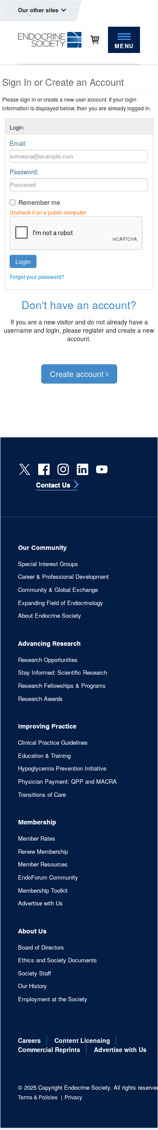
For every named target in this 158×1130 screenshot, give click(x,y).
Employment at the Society (52, 999)
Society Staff (34, 973)
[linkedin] (82, 469)
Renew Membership (43, 851)
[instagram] (63, 469)
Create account (78, 373)
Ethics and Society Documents (57, 960)
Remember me (39, 202)
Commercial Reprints (49, 1049)
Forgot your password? (37, 276)
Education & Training (44, 755)
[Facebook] (43, 469)
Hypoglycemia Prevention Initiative (62, 768)
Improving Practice (47, 725)
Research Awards (40, 698)
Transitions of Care (42, 794)
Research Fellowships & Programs (62, 685)
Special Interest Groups (48, 563)
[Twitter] (24, 469)
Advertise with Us (40, 903)
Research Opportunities (48, 659)
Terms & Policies (37, 1097)
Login (23, 261)
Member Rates (36, 838)
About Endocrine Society (49, 615)
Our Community (42, 547)
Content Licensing (82, 1040)
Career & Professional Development (63, 576)
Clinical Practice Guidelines (53, 742)
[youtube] (101, 469)
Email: (18, 143)
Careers (29, 1040)
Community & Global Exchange (58, 589)
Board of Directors (41, 947)
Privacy (73, 1097)
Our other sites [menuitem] (39, 10)
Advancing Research (49, 643)
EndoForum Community (48, 877)
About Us (32, 930)
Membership (37, 821)
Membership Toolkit (43, 890)
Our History (32, 985)
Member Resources (43, 864)
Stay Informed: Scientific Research (62, 672)
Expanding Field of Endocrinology (60, 602)
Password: (24, 171)
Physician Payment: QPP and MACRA (67, 781)
